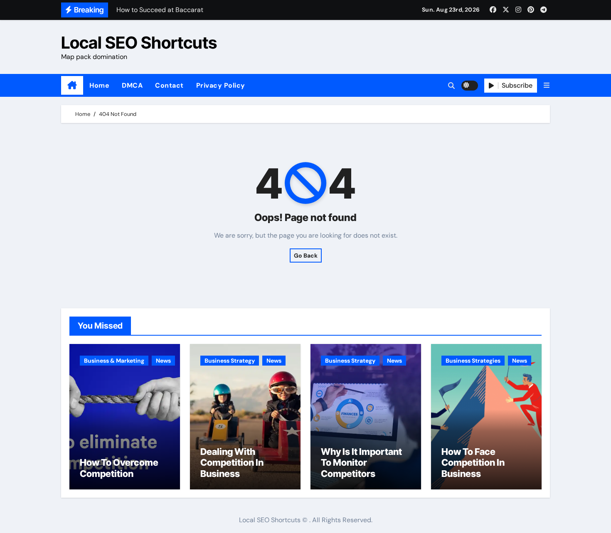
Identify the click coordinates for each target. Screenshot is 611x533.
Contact (169, 85)
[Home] (72, 85)
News (163, 360)
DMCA (132, 85)
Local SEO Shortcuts (139, 42)
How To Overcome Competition (119, 468)
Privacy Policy (220, 85)
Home (99, 85)
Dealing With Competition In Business (232, 462)
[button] (546, 85)
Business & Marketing (114, 360)
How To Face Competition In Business (473, 462)
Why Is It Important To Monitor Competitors (361, 462)
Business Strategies (473, 360)
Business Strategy (229, 360)
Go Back (306, 255)
